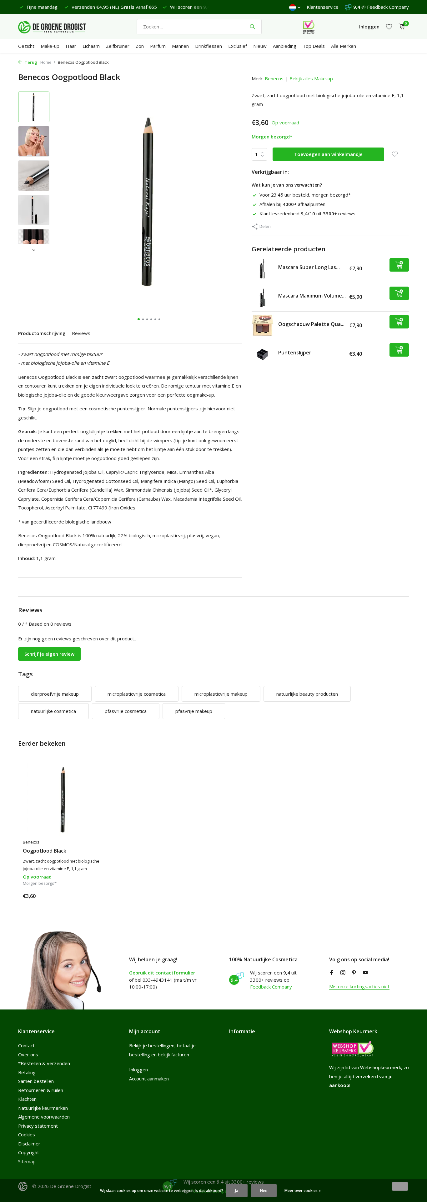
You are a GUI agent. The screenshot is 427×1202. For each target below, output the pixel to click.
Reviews (81, 333)
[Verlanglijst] (389, 26)
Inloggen (138, 1069)
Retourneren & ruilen (40, 1090)
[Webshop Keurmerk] (309, 26)
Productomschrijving (42, 333)
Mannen (180, 46)
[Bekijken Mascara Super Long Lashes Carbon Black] (263, 268)
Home (46, 62)
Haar (71, 46)
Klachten (27, 1099)
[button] (138, 319)
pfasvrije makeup (193, 711)
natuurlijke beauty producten (307, 694)
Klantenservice (323, 7)
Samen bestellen (36, 1081)
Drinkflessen (208, 46)
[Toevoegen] (399, 264)
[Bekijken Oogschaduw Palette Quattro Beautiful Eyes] (263, 325)
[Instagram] (342, 973)
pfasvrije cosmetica (126, 711)
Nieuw (260, 46)
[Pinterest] (354, 973)
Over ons (28, 1054)
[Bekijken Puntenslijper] (263, 354)
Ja (236, 1190)
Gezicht (26, 46)
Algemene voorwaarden (44, 1117)
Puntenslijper (294, 352)
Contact (26, 1045)
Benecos (274, 78)
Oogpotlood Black (44, 851)
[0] (400, 27)
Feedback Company (388, 7)
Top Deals (314, 46)
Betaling (27, 1072)
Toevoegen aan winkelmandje (328, 154)
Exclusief (237, 46)
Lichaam (91, 46)
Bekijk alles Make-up (311, 78)
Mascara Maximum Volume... (312, 295)
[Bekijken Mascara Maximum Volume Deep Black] (263, 297)
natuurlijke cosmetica (53, 711)
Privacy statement (38, 1126)
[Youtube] (365, 973)
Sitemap (27, 1161)
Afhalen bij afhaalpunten (292, 204)
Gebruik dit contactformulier (162, 972)
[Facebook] (331, 973)
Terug (30, 62)
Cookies (26, 1134)
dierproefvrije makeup (55, 694)
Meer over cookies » (302, 1190)
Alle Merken (343, 46)
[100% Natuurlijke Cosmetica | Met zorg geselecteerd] (57, 26)
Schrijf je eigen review (49, 654)
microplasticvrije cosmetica (137, 694)
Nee (263, 1190)
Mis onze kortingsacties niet (359, 986)
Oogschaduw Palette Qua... (311, 324)
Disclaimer (29, 1143)
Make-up (50, 46)
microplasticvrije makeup (221, 694)
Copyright (28, 1152)
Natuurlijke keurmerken (43, 1108)
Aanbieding (284, 46)
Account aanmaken (149, 1078)
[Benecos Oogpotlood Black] (63, 799)
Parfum (158, 46)
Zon (140, 46)
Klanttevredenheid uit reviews (307, 213)
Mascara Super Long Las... (309, 267)
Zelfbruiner (117, 46)
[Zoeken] (252, 26)
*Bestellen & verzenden (44, 1063)
